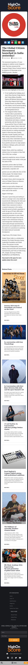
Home (11, 596)
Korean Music (14, 614)
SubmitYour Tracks (25, 663)
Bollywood (13, 619)
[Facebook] (8, 658)
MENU (15, 663)
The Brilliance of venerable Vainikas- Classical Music (11, 528)
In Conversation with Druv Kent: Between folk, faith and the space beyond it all (14, 388)
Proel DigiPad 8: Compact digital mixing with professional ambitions (14, 473)
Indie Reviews (13, 601)
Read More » (6, 320)
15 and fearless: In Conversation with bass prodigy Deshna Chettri (13, 426)
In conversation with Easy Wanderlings (13, 343)
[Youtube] (20, 658)
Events (11, 606)
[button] (1, 662)
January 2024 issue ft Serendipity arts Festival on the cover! (13, 307)
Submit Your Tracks (14, 608)
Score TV (12, 598)
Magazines (12, 603)
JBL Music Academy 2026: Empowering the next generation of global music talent (13, 567)
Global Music (14, 617)
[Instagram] (12, 658)
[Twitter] (16, 658)
